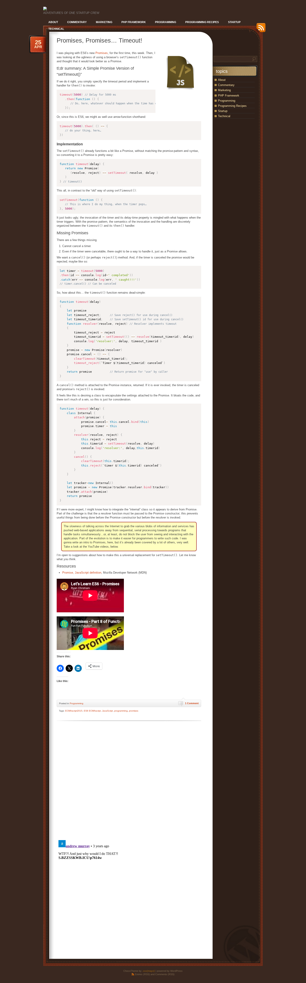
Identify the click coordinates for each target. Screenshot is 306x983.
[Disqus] (129, 780)
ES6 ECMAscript (92, 711)
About (222, 80)
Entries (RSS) (142, 974)
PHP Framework (228, 95)
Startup (222, 111)
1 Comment (192, 703)
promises (133, 711)
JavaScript (107, 711)
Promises (101, 53)
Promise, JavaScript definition (81, 572)
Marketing (224, 90)
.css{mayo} (148, 971)
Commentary (226, 85)
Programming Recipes (232, 106)
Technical (224, 116)
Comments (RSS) (165, 974)
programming (121, 711)
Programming (76, 703)
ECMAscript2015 (73, 711)
